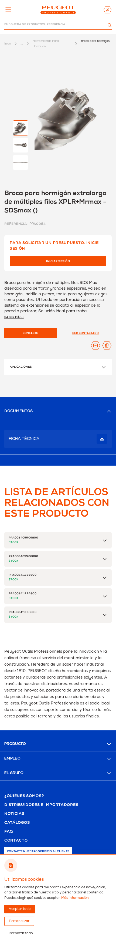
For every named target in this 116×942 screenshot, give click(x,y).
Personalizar (19, 921)
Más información (75, 898)
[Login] (107, 10)
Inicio (7, 43)
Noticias (14, 814)
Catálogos (17, 823)
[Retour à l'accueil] (58, 9)
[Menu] (8, 10)
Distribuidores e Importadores (41, 805)
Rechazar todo (21, 933)
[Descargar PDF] (107, 345)
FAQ (8, 832)
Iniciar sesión (58, 261)
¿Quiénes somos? (24, 796)
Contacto (16, 841)
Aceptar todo (20, 909)
